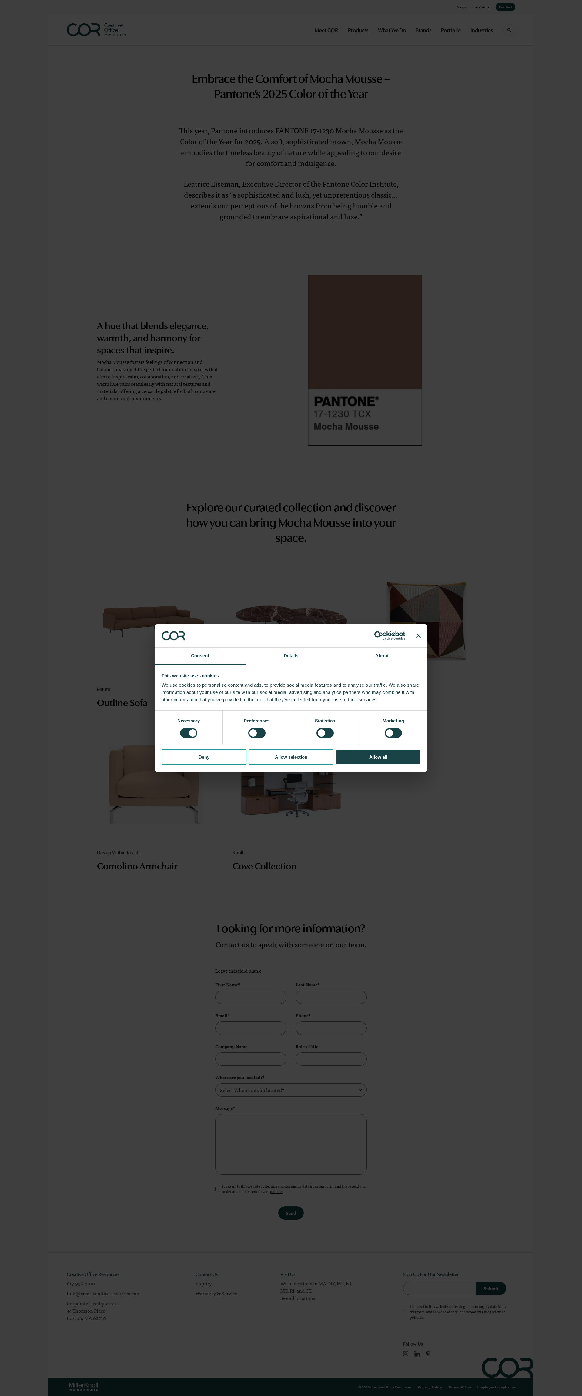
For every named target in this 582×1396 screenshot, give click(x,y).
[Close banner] (418, 636)
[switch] (257, 733)
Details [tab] (291, 655)
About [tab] (382, 655)
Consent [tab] (200, 655)
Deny (204, 757)
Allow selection (291, 757)
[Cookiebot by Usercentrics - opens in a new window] (378, 635)
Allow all (378, 757)
